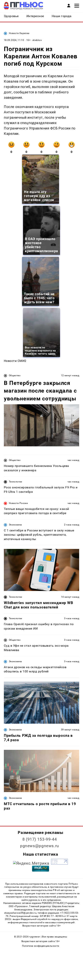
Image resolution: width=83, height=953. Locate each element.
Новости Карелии (19, 33)
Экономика (15, 524)
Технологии (15, 481)
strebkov (37, 40)
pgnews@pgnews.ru (39, 846)
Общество (14, 375)
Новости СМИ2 (15, 361)
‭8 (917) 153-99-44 (39, 839)
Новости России (18, 503)
